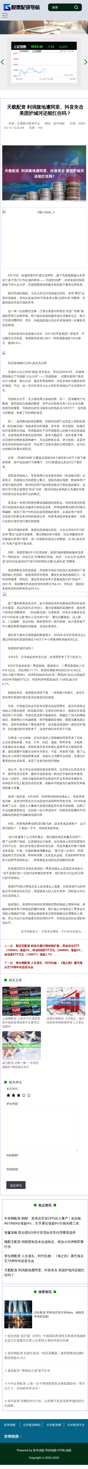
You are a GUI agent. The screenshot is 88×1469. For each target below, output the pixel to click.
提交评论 (16, 1185)
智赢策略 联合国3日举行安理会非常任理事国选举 (40, 1232)
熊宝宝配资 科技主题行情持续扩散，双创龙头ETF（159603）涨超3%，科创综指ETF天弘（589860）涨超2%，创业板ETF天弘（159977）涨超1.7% (43, 950)
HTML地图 (64, 1450)
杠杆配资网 (54, 1425)
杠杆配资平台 (76, 1425)
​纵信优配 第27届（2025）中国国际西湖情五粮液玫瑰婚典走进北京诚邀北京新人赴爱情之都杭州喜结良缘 (45, 1338)
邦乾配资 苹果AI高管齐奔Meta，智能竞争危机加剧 (59, 1314)
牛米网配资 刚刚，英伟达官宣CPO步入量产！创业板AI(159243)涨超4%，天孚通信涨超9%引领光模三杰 (42, 1220)
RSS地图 (51, 1450)
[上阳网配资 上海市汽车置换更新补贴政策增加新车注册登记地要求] (21, 1001)
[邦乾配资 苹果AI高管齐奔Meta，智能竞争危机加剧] (18, 1314)
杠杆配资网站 (32, 1425)
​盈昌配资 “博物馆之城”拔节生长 (29, 1370)
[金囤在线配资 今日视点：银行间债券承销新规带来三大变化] (66, 1001)
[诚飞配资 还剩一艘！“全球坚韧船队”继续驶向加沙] (21, 1045)
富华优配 (10, 1425)
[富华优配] (22, 7)
